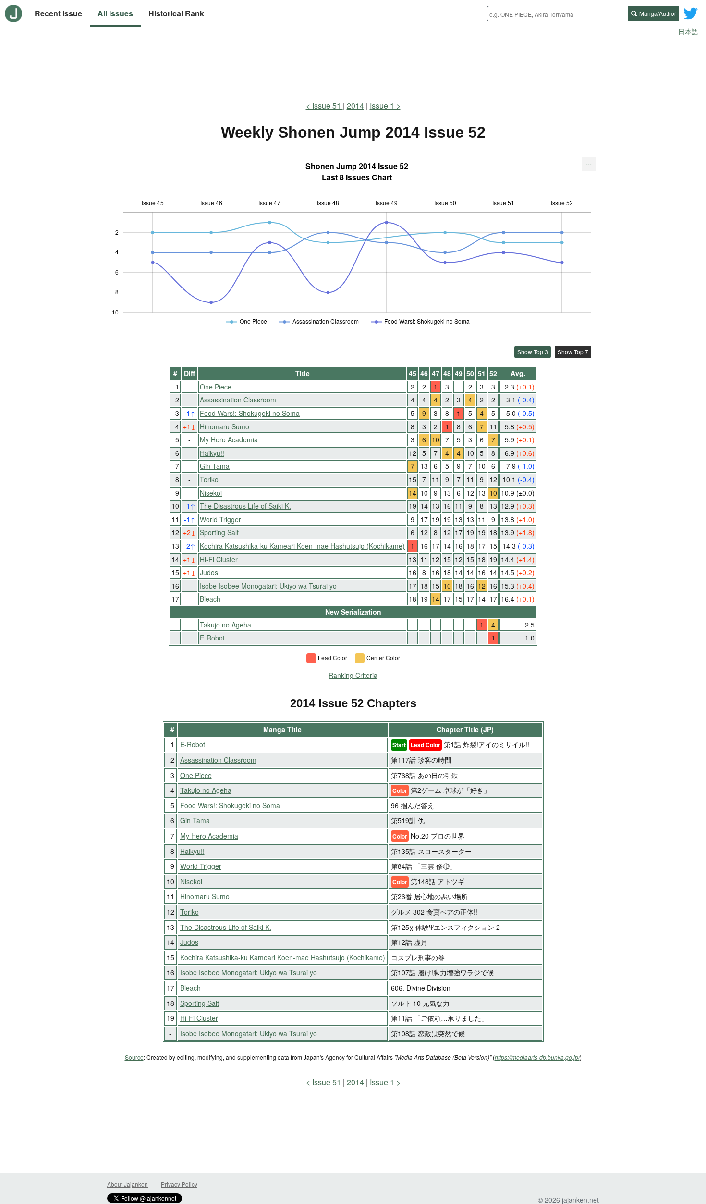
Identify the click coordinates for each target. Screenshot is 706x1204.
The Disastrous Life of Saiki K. (245, 506)
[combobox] (557, 13)
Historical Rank (176, 13)
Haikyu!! (212, 453)
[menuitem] (589, 164)
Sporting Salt (219, 532)
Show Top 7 (573, 352)
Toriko (209, 479)
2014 (355, 105)
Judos (209, 572)
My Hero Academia (229, 439)
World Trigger (220, 519)
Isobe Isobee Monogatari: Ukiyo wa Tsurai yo (268, 585)
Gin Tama (215, 466)
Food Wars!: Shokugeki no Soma (250, 413)
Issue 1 (382, 105)
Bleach (210, 598)
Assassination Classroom (238, 399)
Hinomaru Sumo (224, 426)
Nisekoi (211, 493)
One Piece (215, 386)
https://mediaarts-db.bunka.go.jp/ (537, 1057)
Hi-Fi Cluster (219, 559)
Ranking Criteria (353, 675)
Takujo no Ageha (225, 624)
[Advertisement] (353, 66)
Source (134, 1057)
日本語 (688, 31)
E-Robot (212, 637)
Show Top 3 (532, 352)
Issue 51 (327, 105)
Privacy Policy (179, 1184)
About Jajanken (127, 1184)
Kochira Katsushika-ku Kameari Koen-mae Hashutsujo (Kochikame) (302, 546)
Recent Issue (58, 13)
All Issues (115, 13)
